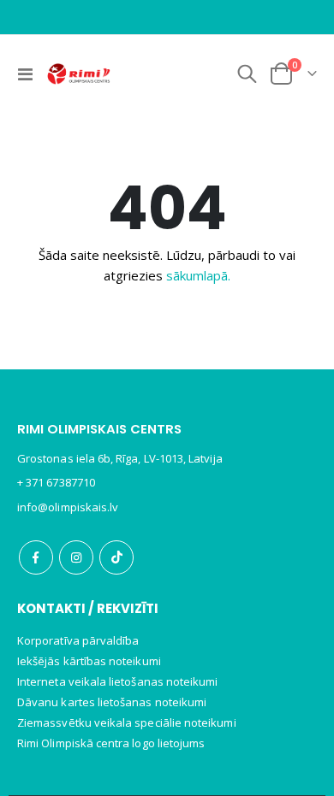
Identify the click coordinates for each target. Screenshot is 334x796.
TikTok (116, 557)
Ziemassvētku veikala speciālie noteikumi (126, 722)
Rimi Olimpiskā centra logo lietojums (111, 743)
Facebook (36, 557)
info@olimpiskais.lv (67, 507)
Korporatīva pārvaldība (78, 640)
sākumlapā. (198, 275)
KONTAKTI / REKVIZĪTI (87, 608)
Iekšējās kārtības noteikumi (89, 661)
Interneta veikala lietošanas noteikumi (117, 681)
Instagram (76, 557)
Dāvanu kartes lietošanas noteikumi (111, 702)
